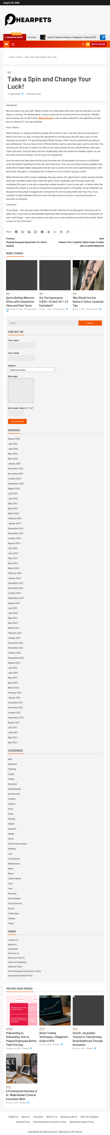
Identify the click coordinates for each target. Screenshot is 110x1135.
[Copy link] (67, 231)
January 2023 (14, 638)
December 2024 (15, 528)
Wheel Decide (46, 118)
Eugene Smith (15, 94)
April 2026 (13, 458)
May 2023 (12, 618)
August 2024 (14, 543)
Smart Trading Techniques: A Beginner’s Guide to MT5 (58, 37)
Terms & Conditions (17, 962)
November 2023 (15, 588)
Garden (11, 824)
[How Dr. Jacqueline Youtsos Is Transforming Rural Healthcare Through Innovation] (88, 1010)
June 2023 (13, 613)
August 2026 (14, 439)
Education (12, 784)
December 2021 (15, 702)
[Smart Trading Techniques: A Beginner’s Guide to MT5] (55, 1010)
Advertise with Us (16, 958)
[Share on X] (22, 231)
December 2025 (15, 468)
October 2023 (14, 593)
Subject (12, 365)
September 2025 (16, 483)
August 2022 (14, 663)
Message (13, 376)
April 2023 (13, 623)
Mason (26, 1048)
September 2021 (16, 717)
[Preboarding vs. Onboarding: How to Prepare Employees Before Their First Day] (21, 1010)
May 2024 (12, 558)
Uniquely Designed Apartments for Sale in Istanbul (26, 242)
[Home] (6, 44)
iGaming (12, 848)
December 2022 (15, 643)
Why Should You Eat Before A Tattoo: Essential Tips (88, 301)
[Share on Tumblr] (54, 231)
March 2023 (13, 628)
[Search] (83, 44)
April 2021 (13, 742)
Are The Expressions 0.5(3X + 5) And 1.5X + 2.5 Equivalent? (53, 301)
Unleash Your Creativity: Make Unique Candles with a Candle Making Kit (81, 242)
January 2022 (14, 697)
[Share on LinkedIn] (29, 231)
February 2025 (15, 518)
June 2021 (13, 732)
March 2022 (13, 688)
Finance (11, 804)
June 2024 (13, 553)
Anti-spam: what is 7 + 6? (20, 408)
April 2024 (13, 563)
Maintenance (14, 863)
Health (11, 834)
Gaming (11, 819)
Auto (10, 759)
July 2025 (12, 493)
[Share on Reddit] (48, 231)
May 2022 (12, 677)
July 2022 (12, 668)
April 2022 (13, 683)
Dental (11, 779)
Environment (14, 794)
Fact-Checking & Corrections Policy (24, 971)
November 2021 (15, 707)
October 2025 (14, 478)
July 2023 (12, 608)
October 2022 (14, 653)
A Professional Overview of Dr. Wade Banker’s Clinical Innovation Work (21, 1095)
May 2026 (12, 454)
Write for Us (13, 953)
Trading (11, 918)
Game (10, 814)
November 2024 (15, 533)
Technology (13, 913)
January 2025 (14, 523)
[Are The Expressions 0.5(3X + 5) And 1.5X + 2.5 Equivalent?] (55, 275)
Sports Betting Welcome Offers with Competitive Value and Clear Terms (20, 301)
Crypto (11, 774)
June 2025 (13, 498)
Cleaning (12, 769)
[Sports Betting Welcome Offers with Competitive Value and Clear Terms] (21, 275)
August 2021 (14, 722)
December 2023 (15, 583)
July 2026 (12, 444)
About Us (12, 944)
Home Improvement (17, 843)
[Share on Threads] (61, 231)
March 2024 (13, 568)
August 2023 (14, 603)
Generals (12, 829)
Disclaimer (13, 949)
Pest (10, 883)
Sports (11, 908)
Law (10, 854)
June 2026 (13, 449)
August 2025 (14, 488)
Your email (13, 353)
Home (11, 839)
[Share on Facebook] (16, 231)
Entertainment (14, 789)
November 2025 (15, 473)
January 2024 (14, 578)
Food (10, 809)
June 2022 (13, 673)
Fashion (11, 799)
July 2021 (12, 727)
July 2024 (12, 548)
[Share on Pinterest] (42, 231)
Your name (13, 340)
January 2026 (14, 463)
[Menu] (12, 44)
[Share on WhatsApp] (35, 231)
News (9, 72)
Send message (17, 421)
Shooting (12, 893)
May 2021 (12, 737)
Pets (10, 888)
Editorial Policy (15, 966)
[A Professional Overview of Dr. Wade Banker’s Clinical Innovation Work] (21, 1068)
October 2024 (14, 538)
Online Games (14, 878)
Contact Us (13, 940)
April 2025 (13, 508)
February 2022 (15, 692)
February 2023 (15, 633)
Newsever (64, 1132)
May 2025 (12, 503)
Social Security (15, 903)
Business (12, 764)
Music (11, 868)
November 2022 (15, 648)
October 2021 (14, 712)
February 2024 (15, 573)
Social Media (14, 898)
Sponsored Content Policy (20, 975)
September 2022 (16, 658)
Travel (11, 923)
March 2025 (13, 513)
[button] (12, 44)
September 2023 (16, 598)
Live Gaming (14, 858)
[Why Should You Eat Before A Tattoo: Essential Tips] (88, 275)
